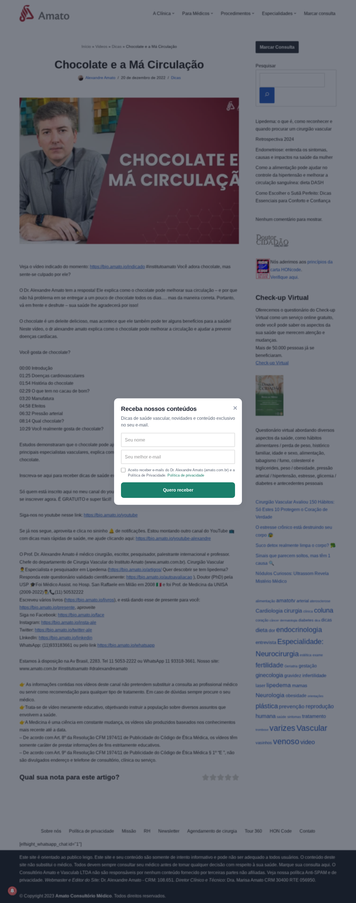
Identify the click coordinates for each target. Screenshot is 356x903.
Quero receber (178, 490)
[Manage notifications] (12, 890)
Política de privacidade (185, 475)
